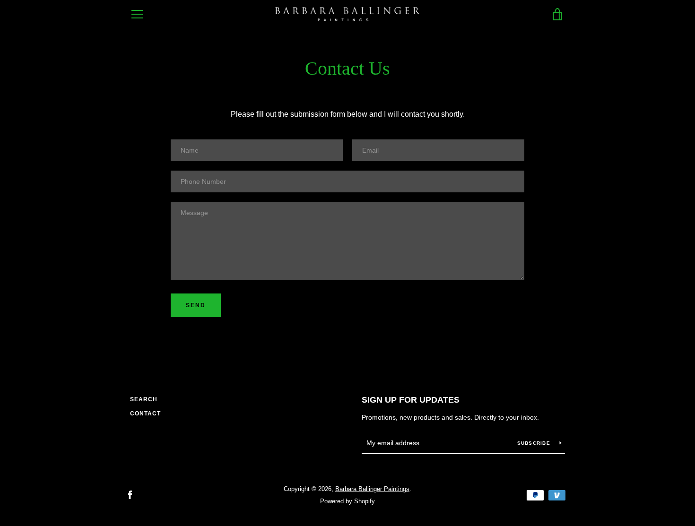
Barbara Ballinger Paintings (372, 488)
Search (143, 399)
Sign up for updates (411, 400)
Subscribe (535, 443)
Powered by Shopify (347, 501)
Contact (145, 413)
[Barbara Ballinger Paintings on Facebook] (130, 495)
